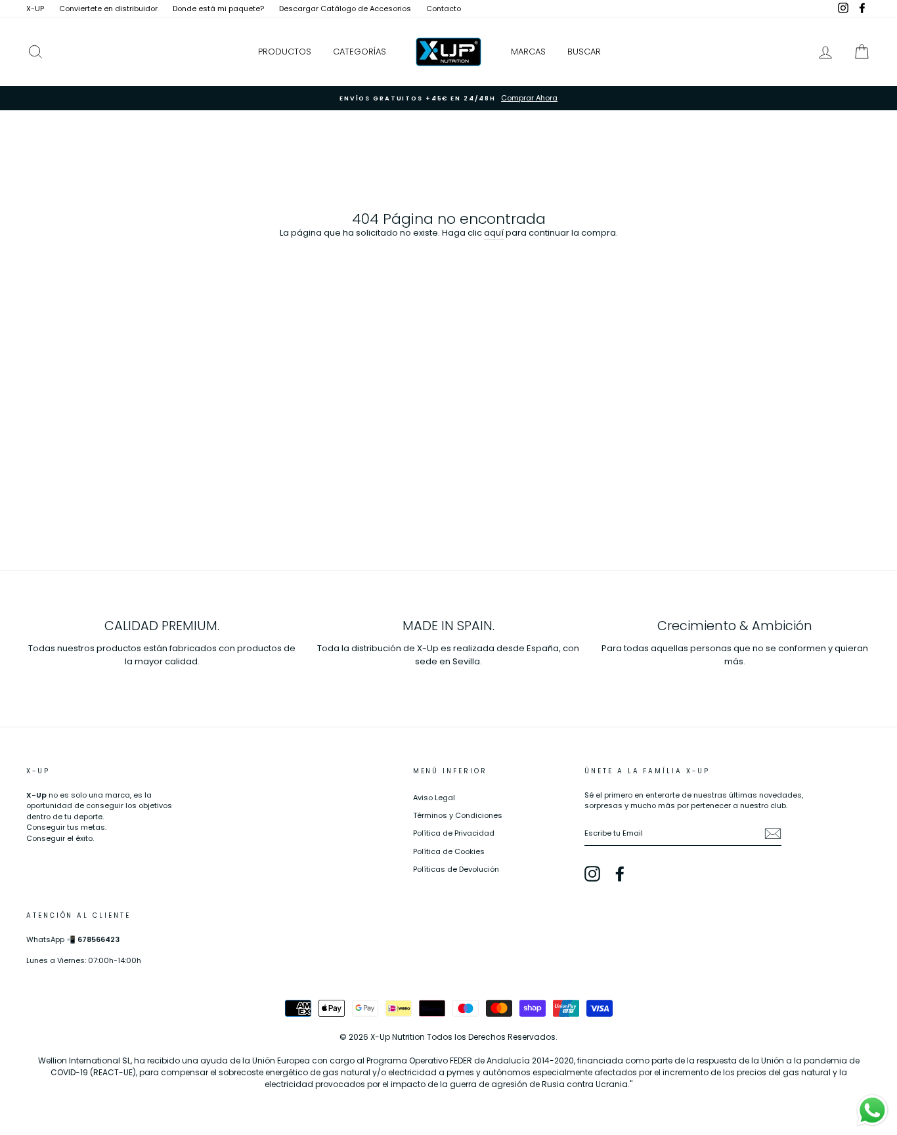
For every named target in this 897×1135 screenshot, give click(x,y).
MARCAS (528, 51)
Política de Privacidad (453, 833)
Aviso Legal (434, 797)
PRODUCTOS (284, 51)
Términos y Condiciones (457, 815)
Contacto (443, 8)
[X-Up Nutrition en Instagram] (592, 874)
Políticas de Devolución (456, 869)
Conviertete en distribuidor (108, 8)
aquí (494, 232)
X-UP (35, 8)
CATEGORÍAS (359, 51)
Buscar (584, 51)
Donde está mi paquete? (218, 8)
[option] (448, 98)
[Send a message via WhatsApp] (872, 1110)
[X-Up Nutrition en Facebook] (620, 874)
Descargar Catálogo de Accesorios (345, 8)
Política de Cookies (449, 851)
